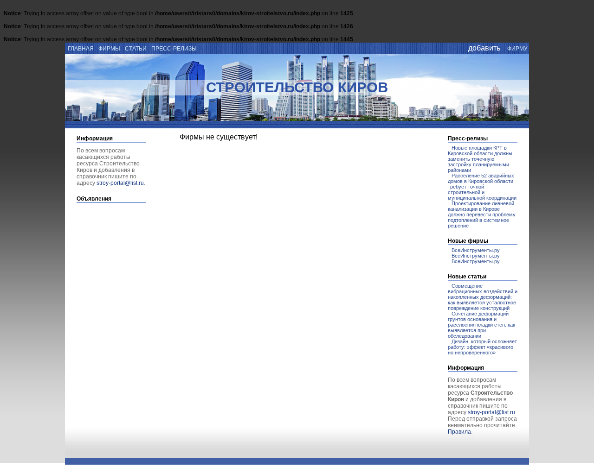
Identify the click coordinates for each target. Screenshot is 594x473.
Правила (459, 432)
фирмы (109, 48)
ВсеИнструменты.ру (476, 250)
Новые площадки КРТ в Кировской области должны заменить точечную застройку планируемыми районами (480, 159)
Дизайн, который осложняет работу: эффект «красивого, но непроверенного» (482, 347)
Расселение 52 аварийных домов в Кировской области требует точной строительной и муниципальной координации (482, 187)
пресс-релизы (174, 48)
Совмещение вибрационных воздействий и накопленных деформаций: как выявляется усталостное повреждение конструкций (482, 297)
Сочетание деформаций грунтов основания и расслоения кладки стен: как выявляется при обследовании (481, 325)
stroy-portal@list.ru (120, 183)
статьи (135, 48)
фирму (517, 48)
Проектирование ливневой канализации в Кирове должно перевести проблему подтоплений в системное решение (482, 214)
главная (80, 48)
